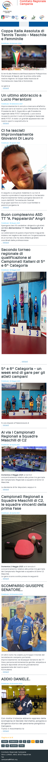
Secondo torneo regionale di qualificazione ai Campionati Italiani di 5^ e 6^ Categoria (23, 258)
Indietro (13, 741)
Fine (22, 746)
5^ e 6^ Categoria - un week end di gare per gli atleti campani (23, 373)
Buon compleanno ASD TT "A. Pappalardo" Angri (23, 217)
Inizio (4, 741)
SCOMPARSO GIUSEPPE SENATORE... (22, 588)
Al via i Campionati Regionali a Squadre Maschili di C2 (19, 436)
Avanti (14, 746)
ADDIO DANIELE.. (15, 679)
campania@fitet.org (9, 760)
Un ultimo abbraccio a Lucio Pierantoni (21, 97)
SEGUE (6, 88)
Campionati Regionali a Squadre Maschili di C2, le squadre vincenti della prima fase (23, 503)
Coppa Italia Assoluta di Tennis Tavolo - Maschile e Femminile (23, 35)
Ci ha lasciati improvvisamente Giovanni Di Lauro (17, 135)
